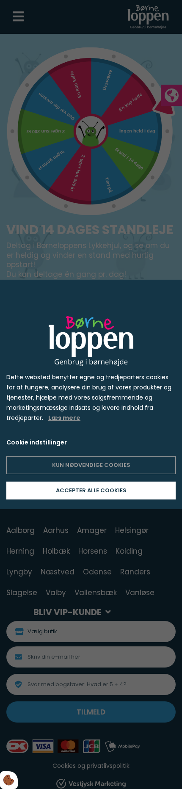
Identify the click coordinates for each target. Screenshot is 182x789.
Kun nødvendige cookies (91, 465)
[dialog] (91, 394)
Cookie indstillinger (36, 442)
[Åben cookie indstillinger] (9, 780)
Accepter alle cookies (91, 490)
